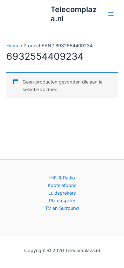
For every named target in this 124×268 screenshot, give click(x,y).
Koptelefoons (62, 185)
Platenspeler (62, 201)
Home (12, 46)
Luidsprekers (62, 193)
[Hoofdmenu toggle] (111, 14)
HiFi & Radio (62, 178)
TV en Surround (62, 208)
